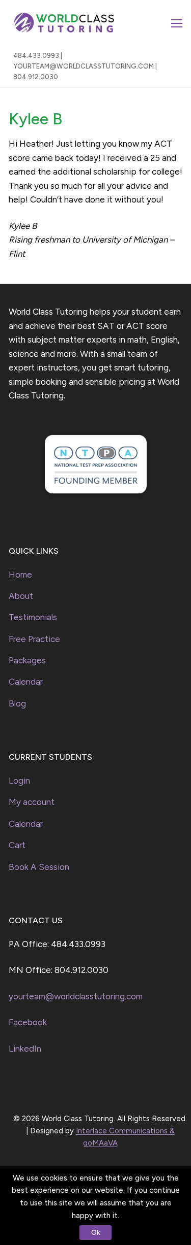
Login (19, 781)
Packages (27, 660)
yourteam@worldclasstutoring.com (76, 996)
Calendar (26, 682)
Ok (95, 1232)
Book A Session (39, 867)
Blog (17, 703)
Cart (17, 845)
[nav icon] (176, 23)
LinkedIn (25, 1049)
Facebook (28, 1022)
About (21, 596)
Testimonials (33, 617)
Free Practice (34, 639)
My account (31, 802)
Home (20, 574)
